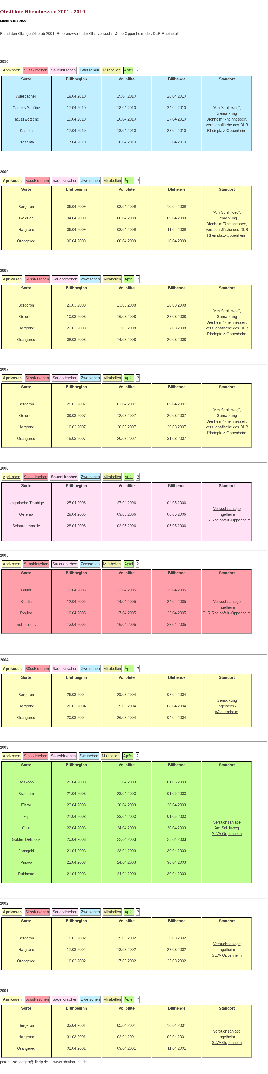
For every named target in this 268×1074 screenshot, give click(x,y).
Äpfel (128, 70)
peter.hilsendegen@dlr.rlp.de (24, 1062)
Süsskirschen (35, 70)
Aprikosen (11, 70)
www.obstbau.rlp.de (70, 1062)
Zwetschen (90, 180)
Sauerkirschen (63, 70)
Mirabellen (111, 70)
